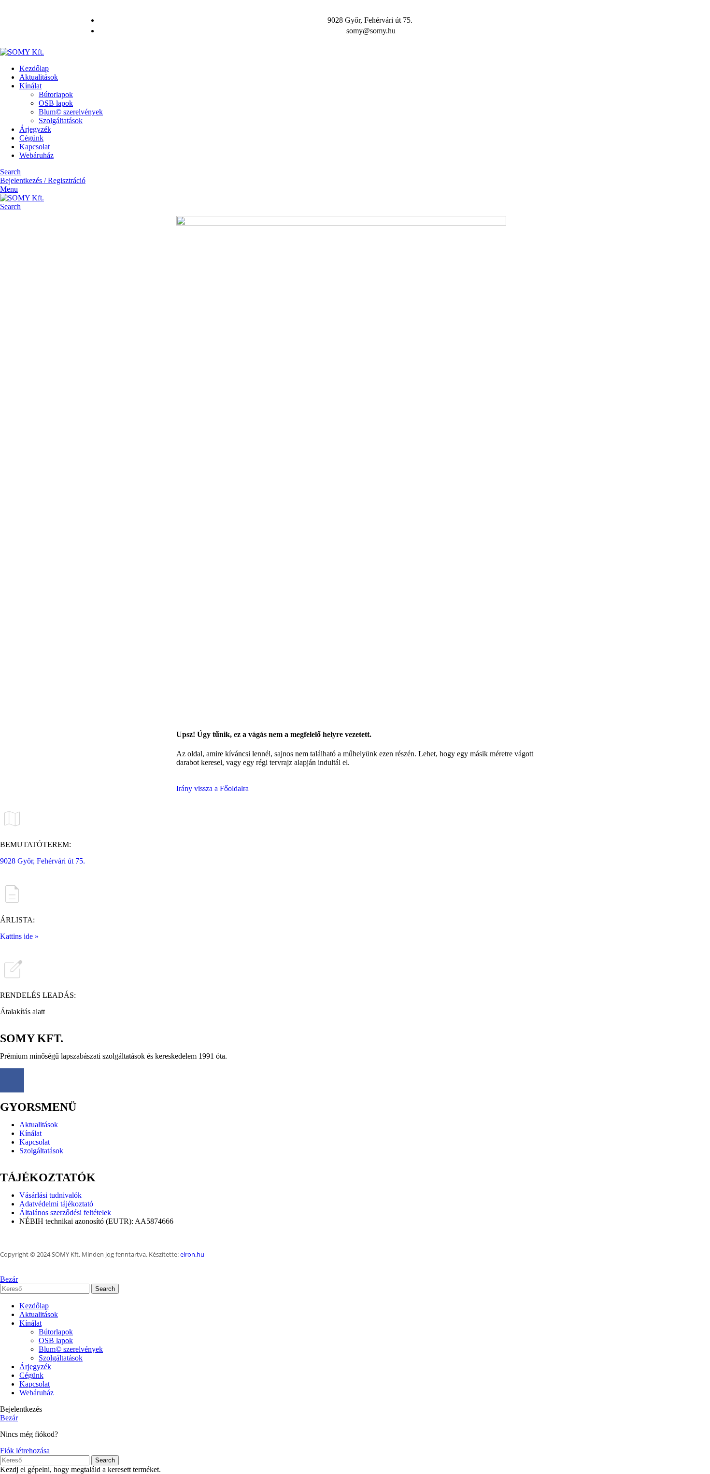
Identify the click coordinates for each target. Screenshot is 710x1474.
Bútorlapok (56, 94)
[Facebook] (12, 1080)
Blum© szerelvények (71, 112)
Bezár (9, 1279)
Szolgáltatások (61, 120)
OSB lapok (56, 103)
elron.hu (192, 1254)
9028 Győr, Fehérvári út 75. (42, 861)
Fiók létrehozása (25, 1450)
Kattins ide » (19, 936)
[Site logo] (22, 52)
